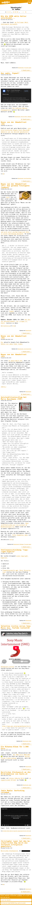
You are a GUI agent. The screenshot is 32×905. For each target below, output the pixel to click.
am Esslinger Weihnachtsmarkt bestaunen (15, 23)
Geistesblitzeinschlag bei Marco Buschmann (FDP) (13, 398)
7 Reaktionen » (26, 333)
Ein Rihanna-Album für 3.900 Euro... (15, 747)
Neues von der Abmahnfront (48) (13, 123)
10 (13, 12)
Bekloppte (22, 544)
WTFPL (11, 539)
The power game (27, 67)
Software (29, 116)
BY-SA (13, 325)
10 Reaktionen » (26, 394)
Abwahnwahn (21, 67)
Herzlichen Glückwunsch (9, 851)
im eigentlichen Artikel (16, 779)
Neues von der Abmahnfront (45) (13, 355)
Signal (11, 311)
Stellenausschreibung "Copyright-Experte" (15, 551)
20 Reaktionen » (26, 119)
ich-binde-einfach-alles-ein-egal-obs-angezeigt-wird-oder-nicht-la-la (16, 830)
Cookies (19, 895)
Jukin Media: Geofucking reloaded (12, 791)
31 (25, 12)
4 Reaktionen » (26, 351)
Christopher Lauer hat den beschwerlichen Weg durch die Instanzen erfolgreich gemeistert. (16, 843)
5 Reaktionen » (26, 181)
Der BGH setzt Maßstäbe (21, 754)
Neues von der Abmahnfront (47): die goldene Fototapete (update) (15, 186)
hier (7, 197)
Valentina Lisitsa (7, 666)
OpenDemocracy (6, 325)
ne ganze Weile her (15, 360)
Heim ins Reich (24, 116)
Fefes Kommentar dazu (20, 535)
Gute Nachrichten (27, 178)
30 (17, 12)
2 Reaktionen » (26, 744)
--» (22, 12)
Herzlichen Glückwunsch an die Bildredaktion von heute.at (16, 773)
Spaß (30, 785)
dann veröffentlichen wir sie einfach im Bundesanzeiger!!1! (15, 524)
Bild (2, 325)
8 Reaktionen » (26, 70)
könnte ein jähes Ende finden (11, 344)
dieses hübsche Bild (16, 778)
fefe (3, 173)
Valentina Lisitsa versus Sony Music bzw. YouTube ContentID (16, 627)
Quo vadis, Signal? (10, 73)
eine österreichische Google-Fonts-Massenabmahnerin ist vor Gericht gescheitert (16, 130)
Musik (30, 741)
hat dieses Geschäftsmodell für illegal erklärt (16, 321)
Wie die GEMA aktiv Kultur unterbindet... (13, 17)
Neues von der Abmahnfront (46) (13, 337)
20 (15, 12)
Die (2, 342)
